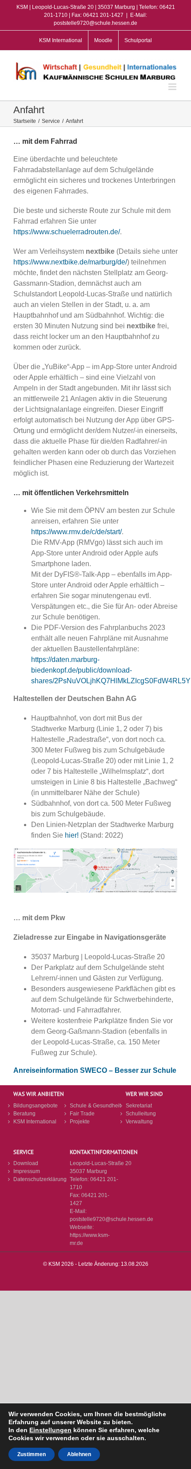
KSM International (34, 1121)
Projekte (80, 1121)
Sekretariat (139, 1106)
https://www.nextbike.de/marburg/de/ (70, 262)
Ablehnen (79, 1454)
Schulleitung (141, 1114)
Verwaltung (139, 1121)
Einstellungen (50, 1430)
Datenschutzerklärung (39, 1179)
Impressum (26, 1171)
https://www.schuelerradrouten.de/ (66, 232)
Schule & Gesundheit (95, 1106)
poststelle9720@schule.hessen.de (111, 1219)
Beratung (24, 1114)
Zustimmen (31, 1454)
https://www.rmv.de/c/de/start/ (76, 532)
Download (25, 1163)
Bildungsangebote (35, 1106)
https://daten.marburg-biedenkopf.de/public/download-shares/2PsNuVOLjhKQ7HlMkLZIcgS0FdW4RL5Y (111, 670)
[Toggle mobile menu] (173, 86)
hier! (72, 835)
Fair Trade (82, 1114)
